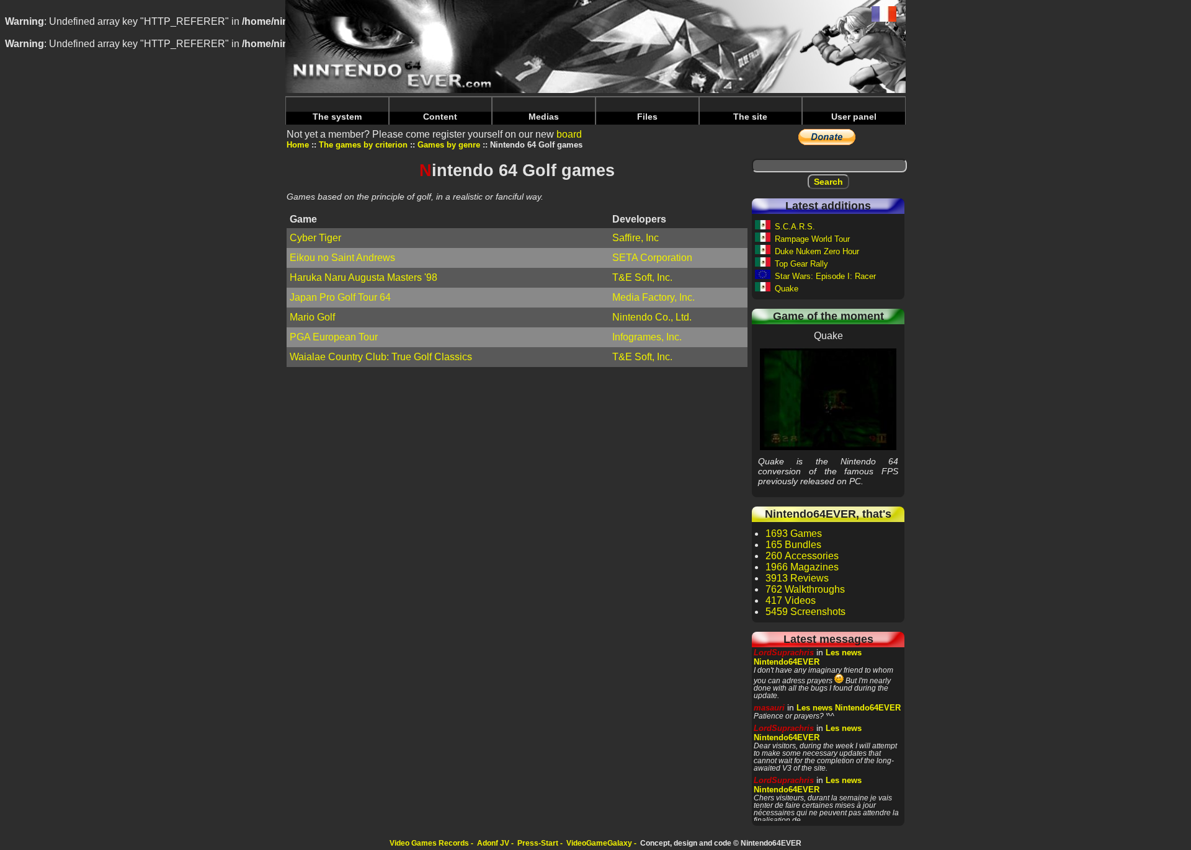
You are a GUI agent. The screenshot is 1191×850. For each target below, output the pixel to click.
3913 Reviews (797, 578)
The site (750, 117)
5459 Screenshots (805, 611)
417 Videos (790, 600)
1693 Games (793, 533)
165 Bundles (793, 544)
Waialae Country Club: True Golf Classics (381, 357)
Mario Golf (312, 317)
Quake (786, 288)
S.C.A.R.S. (795, 226)
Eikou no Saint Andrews (342, 257)
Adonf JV (493, 843)
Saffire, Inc (635, 237)
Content (440, 117)
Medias (544, 117)
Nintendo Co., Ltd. (652, 317)
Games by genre (448, 144)
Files (647, 117)
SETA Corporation (652, 257)
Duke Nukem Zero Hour (817, 251)
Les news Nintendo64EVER (808, 657)
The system (337, 117)
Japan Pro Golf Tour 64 (340, 297)
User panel (854, 117)
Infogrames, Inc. (647, 337)
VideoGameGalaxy (599, 843)
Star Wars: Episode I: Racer (825, 276)
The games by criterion (363, 144)
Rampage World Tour (812, 239)
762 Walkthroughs (805, 589)
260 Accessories (802, 556)
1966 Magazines (802, 567)
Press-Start (537, 843)
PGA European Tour (334, 337)
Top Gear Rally (801, 263)
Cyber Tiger (315, 237)
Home (298, 144)
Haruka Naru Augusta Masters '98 (363, 277)
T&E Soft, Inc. (642, 277)
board (569, 134)
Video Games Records (429, 843)
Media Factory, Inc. (653, 297)
